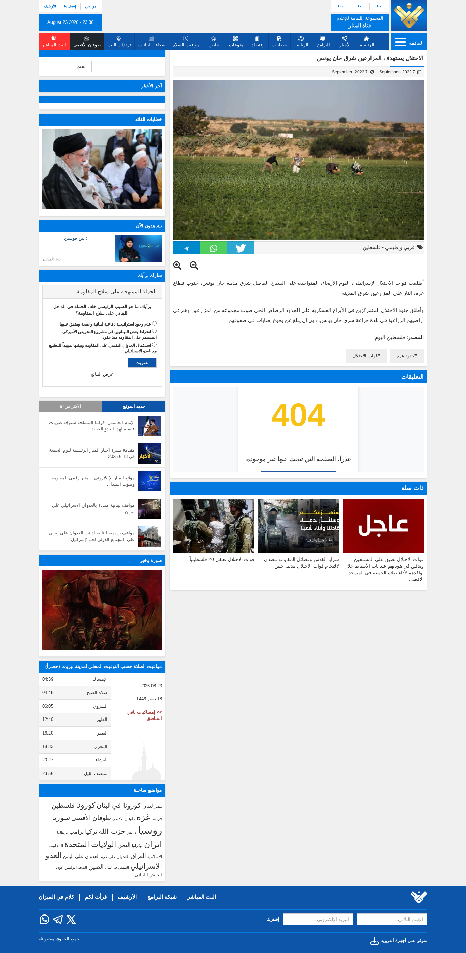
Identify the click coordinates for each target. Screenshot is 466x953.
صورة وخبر (151, 560)
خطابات (279, 44)
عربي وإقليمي (400, 247)
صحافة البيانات (151, 44)
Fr (359, 6)
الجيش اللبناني (148, 874)
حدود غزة (405, 355)
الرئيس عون (66, 867)
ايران (153, 844)
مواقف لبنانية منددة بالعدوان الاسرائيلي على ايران (93, 508)
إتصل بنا (70, 6)
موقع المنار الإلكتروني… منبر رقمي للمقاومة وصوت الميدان (93, 481)
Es (379, 6)
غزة (143, 817)
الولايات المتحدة (90, 844)
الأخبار (345, 44)
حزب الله (112, 831)
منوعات (236, 44)
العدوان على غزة (115, 856)
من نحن (90, 6)
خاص (214, 44)
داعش (131, 832)
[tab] (102, 291)
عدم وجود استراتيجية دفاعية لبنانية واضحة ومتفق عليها (105, 324)
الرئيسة (367, 44)
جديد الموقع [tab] (134, 406)
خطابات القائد (148, 119)
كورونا (85, 805)
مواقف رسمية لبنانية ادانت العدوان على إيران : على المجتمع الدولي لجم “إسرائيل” (90, 536)
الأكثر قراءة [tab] (70, 406)
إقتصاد (258, 44)
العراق (138, 855)
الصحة (82, 867)
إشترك (273, 919)
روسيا (150, 830)
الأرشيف (50, 6)
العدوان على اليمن (81, 856)
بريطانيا (62, 832)
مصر (158, 806)
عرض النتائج (102, 374)
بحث (81, 66)
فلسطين (372, 247)
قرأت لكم (96, 897)
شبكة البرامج (162, 897)
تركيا (91, 831)
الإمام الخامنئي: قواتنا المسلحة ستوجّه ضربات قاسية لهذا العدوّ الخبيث (92, 426)
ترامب (76, 832)
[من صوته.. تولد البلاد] (102, 610)
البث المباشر (51, 259)
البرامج (323, 44)
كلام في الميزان (56, 897)
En (340, 6)
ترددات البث (119, 44)
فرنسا (156, 818)
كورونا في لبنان (119, 805)
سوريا (61, 817)
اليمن (124, 845)
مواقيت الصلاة (186, 44)
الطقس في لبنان (117, 867)
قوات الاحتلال (365, 355)
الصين (96, 866)
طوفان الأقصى (91, 817)
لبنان (147, 806)
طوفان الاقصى (123, 819)
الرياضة (301, 44)
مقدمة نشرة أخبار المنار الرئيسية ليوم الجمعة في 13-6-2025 (92, 453)
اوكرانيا (137, 846)
